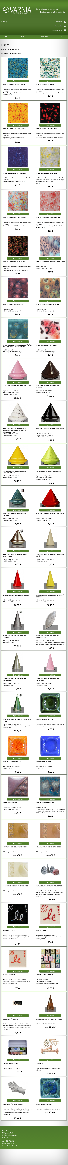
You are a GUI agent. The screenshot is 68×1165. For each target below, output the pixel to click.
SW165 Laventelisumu (10, 802)
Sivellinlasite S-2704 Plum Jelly (13, 304)
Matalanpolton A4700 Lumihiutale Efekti (49, 886)
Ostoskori (44, 37)
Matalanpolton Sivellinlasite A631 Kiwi (49, 471)
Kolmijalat (39, 1063)
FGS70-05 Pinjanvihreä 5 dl (44, 719)
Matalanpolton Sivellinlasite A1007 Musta (50, 428)
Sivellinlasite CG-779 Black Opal (46, 128)
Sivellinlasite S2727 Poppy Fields (46, 345)
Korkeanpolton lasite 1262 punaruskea (49, 1019)
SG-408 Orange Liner (9, 974)
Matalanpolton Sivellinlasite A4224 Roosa (17, 386)
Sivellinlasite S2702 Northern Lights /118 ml (50, 262)
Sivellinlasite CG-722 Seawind (45, 84)
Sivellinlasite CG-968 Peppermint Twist (48, 217)
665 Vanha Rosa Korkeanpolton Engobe (48, 847)
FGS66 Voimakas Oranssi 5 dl (12, 762)
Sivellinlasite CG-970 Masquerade (14, 262)
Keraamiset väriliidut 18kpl (45, 974)
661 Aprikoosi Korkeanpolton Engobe (15, 847)
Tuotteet (22, 37)
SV (4, 22)
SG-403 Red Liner (41, 930)
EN (7, 22)
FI (1, 22)
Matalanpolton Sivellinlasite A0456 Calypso (50, 513)
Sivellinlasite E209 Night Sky (45, 802)
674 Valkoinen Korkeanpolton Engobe (15, 886)
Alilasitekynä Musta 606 (11, 1019)
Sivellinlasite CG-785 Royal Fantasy (14, 173)
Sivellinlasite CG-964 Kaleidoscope (14, 217)
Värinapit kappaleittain (10, 1063)
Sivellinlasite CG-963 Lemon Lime (46, 173)
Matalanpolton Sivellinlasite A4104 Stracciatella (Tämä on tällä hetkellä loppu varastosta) (15, 430)
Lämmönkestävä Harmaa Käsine (13, 1104)
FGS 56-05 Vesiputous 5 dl (44, 762)
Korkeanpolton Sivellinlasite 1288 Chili (16, 595)
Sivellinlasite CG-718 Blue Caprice (14, 84)
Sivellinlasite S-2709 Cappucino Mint (48, 304)
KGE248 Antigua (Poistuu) (44, 1104)
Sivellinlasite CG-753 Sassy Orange (14, 128)
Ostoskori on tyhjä (56, 30)
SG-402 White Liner (9, 930)
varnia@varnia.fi (8, 1143)
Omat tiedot (58, 22)
